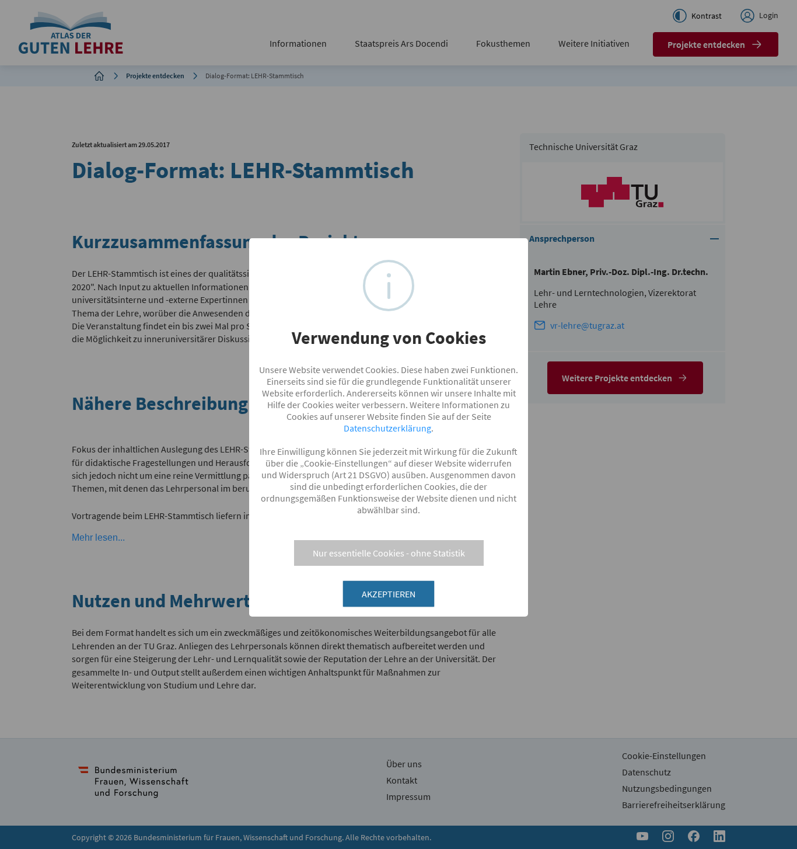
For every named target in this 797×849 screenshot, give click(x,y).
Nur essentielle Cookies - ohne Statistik (389, 553)
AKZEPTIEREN (388, 594)
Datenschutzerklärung (387, 428)
